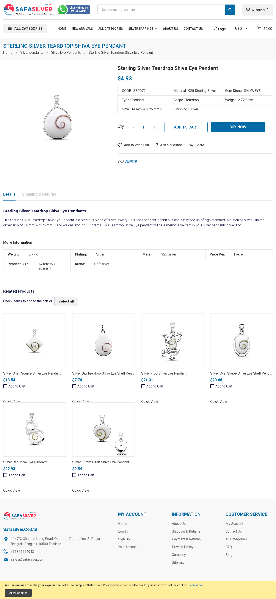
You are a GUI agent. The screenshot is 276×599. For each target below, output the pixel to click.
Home (8, 52)
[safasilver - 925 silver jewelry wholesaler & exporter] (28, 9)
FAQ (229, 547)
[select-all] (66, 301)
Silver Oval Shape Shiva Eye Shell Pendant (242, 373)
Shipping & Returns (39, 194)
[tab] (9, 195)
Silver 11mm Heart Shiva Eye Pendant (100, 462)
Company (179, 555)
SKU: (121, 161)
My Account (234, 524)
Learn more (196, 585)
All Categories (236, 539)
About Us (179, 524)
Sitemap (178, 562)
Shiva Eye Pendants (66, 52)
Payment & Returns (186, 539)
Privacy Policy (182, 547)
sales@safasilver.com (27, 559)
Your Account (128, 547)
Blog (229, 555)
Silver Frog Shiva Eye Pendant (164, 373)
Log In (123, 531)
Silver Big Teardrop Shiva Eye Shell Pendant (105, 373)
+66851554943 (22, 552)
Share (200, 145)
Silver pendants (31, 52)
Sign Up (124, 539)
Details (9, 194)
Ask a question (171, 145)
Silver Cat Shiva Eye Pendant (25, 462)
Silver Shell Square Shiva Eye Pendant (32, 373)
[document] (138, 590)
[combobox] (166, 10)
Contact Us (234, 531)
